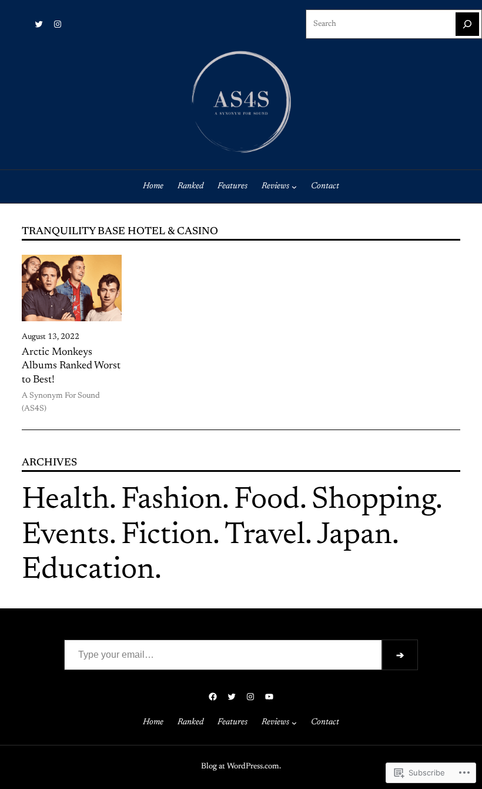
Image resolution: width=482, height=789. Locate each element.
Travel (265, 536)
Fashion (171, 500)
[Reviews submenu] (294, 186)
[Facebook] (212, 696)
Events (65, 536)
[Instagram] (57, 24)
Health (65, 500)
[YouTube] (269, 696)
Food (267, 500)
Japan (354, 536)
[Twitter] (38, 24)
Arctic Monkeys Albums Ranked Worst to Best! (71, 366)
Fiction (167, 536)
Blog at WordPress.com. (241, 767)
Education (88, 570)
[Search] (467, 24)
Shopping (374, 500)
